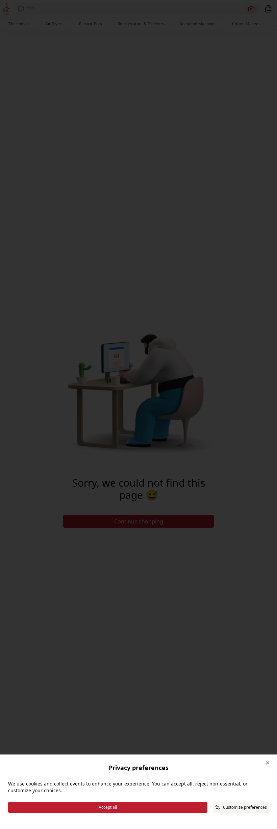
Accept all (108, 807)
